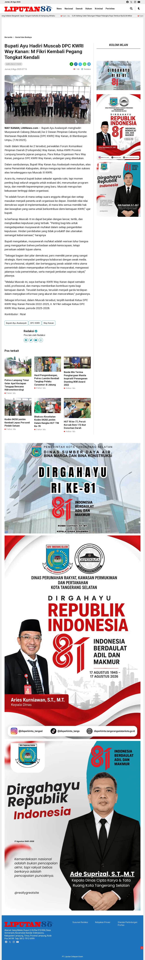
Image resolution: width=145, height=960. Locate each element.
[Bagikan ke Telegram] (89, 64)
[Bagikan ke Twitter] (80, 64)
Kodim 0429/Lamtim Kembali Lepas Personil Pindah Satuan (17, 422)
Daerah (79, 8)
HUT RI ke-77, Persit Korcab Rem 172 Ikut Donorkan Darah (75, 424)
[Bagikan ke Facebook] (76, 64)
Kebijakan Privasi (102, 922)
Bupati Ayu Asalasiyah (16, 323)
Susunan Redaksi (80, 922)
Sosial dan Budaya (23, 37)
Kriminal (99, 8)
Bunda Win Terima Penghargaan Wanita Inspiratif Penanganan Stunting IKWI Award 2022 (75, 378)
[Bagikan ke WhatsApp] (84, 64)
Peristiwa (110, 8)
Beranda (8, 37)
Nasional (69, 8)
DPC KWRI (35, 323)
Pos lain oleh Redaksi (34, 335)
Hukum (88, 8)
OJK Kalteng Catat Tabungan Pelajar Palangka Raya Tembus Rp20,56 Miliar (63, 16)
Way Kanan (48, 323)
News (59, 8)
